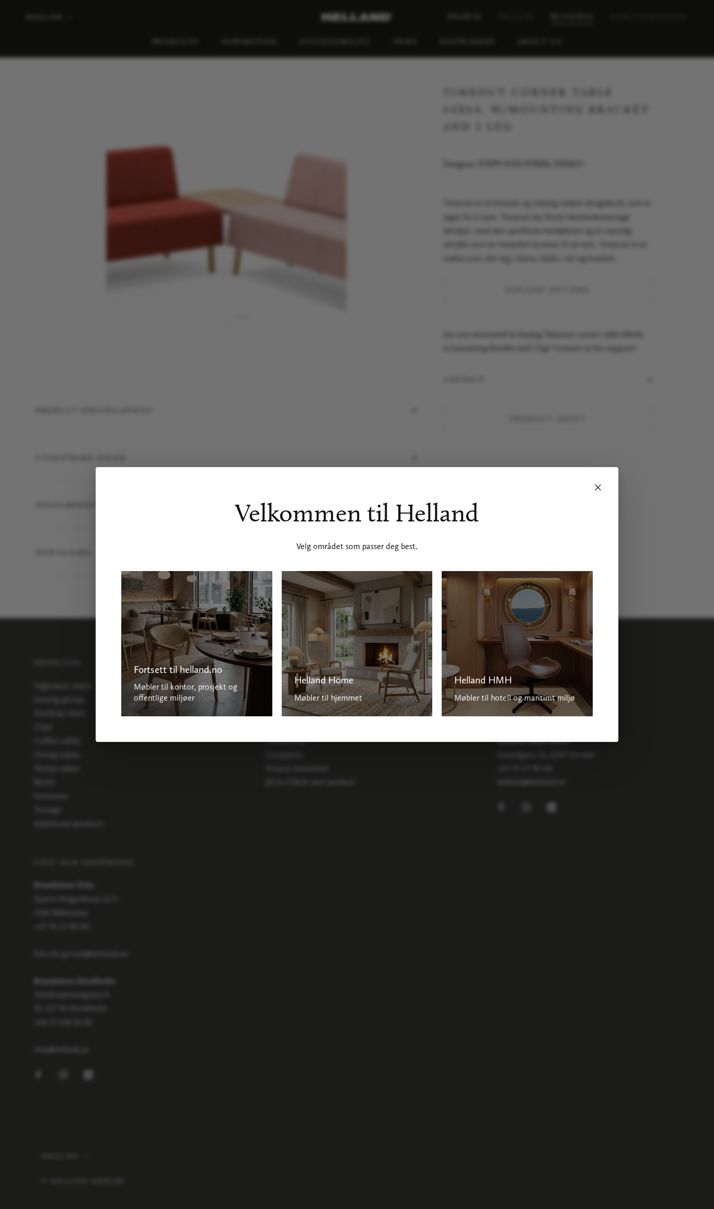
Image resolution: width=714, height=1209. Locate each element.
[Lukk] (598, 487)
